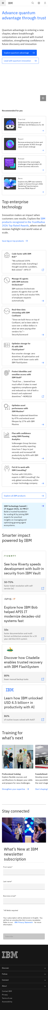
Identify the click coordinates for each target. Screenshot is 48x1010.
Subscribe (9, 936)
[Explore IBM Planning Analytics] (43, 458)
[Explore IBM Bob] (43, 270)
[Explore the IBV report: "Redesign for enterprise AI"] (31, 150)
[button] (39, 3)
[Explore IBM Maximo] (43, 424)
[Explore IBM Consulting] (43, 483)
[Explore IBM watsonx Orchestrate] (43, 301)
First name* (7, 867)
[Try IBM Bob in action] (31, 131)
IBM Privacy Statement (24, 922)
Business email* (9, 896)
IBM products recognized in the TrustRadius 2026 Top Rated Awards (23, 222)
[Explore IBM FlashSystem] (43, 362)
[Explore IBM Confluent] (43, 335)
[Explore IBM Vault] (43, 396)
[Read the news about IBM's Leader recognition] (31, 192)
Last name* (7, 881)
